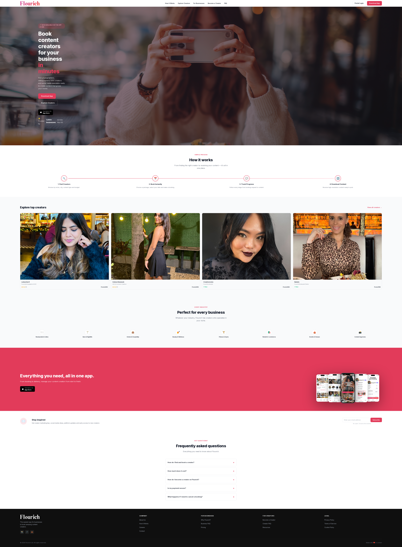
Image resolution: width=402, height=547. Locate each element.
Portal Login (359, 3)
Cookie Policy (329, 527)
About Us (142, 520)
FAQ (225, 3)
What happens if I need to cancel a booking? (185, 497)
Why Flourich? (206, 520)
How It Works (170, 3)
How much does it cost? (177, 471)
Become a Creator (214, 3)
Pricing (203, 527)
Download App (374, 3)
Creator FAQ (267, 523)
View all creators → (374, 207)
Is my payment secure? (177, 488)
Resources (266, 527)
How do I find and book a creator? (181, 462)
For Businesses (198, 3)
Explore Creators (184, 3)
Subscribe (376, 420)
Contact (142, 531)
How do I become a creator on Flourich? (183, 480)
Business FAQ (205, 523)
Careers (142, 527)
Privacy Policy (329, 520)
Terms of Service (330, 523)
